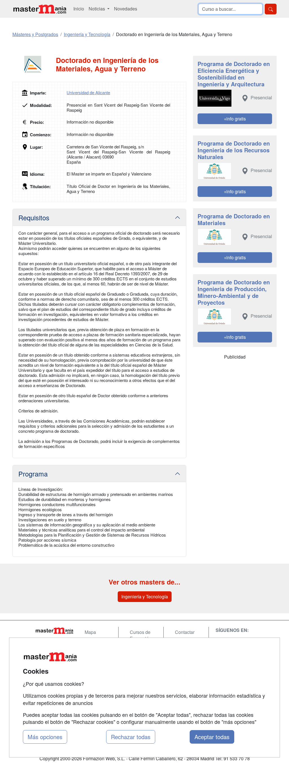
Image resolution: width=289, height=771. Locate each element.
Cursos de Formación (140, 635)
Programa (33, 473)
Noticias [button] (97, 8)
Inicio (78, 8)
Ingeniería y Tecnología (144, 596)
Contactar (184, 632)
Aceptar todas (211, 737)
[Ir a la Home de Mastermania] (54, 630)
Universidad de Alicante (88, 92)
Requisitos (33, 217)
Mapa (90, 632)
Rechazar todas (130, 737)
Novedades (125, 8)
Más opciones (45, 737)
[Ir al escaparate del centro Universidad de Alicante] (34, 64)
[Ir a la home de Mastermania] (39, 9)
